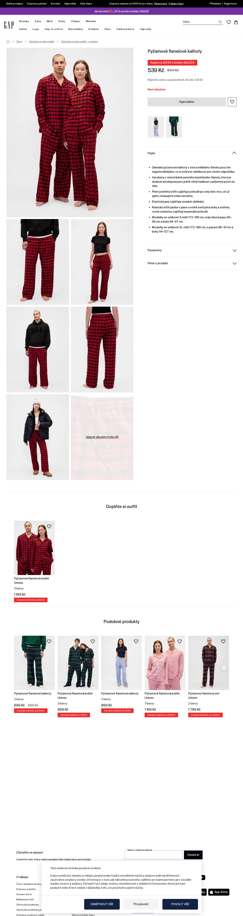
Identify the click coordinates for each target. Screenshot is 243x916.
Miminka (91, 21)
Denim (23, 29)
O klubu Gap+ (176, 3)
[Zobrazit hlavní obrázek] (69, 132)
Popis (151, 153)
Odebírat (193, 855)
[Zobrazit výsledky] (220, 21)
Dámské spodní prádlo (41, 41)
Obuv (107, 29)
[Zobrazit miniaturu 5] (37, 437)
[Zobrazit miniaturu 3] (37, 349)
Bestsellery (75, 29)
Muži (50, 21)
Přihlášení (215, 3)
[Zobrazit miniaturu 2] (102, 262)
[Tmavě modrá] (174, 127)
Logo (36, 29)
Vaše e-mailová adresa (139, 850)
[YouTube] (201, 877)
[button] (232, 101)
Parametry (155, 250)
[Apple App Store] (218, 892)
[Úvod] (8, 41)
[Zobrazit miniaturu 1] (37, 262)
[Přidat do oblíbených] (49, 526)
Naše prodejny (14, 3)
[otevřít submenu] (31, 21)
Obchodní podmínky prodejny (32, 909)
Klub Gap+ (86, 3)
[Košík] (236, 22)
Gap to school (54, 29)
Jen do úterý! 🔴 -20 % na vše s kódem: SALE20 (121, 11)
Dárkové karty (125, 29)
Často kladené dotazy (29, 884)
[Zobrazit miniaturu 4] (102, 349)
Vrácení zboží (24, 894)
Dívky (62, 21)
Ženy (38, 21)
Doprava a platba (37, 3)
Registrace (160, 3)
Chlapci (75, 21)
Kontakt (55, 3)
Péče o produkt (158, 263)
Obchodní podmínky (27, 904)
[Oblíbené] (229, 22)
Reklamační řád (24, 899)
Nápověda (70, 3)
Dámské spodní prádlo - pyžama (79, 41)
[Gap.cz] (9, 25)
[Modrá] (156, 127)
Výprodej (145, 29)
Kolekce (94, 29)
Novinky (24, 21)
